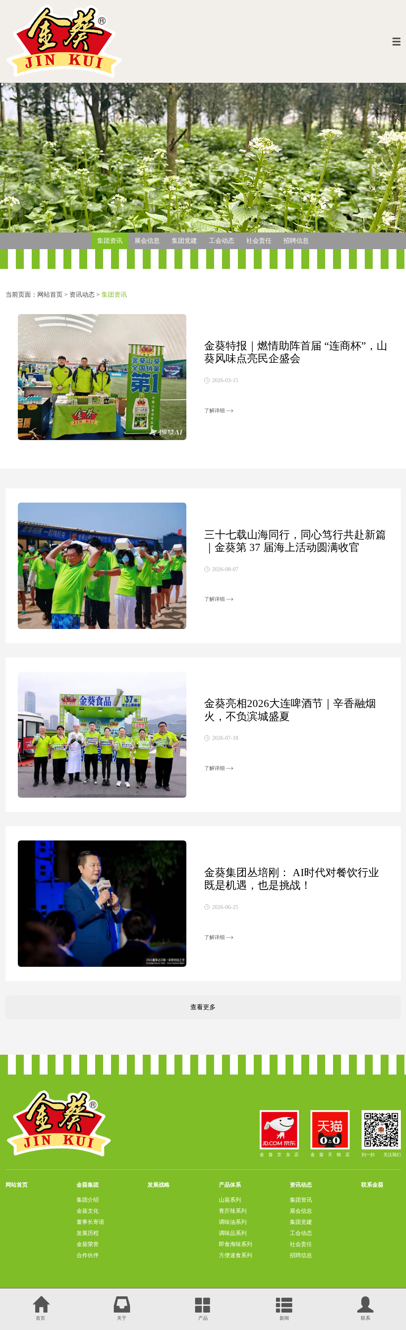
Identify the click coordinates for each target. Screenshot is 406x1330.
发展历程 (88, 1233)
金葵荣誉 (88, 1244)
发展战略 (158, 1184)
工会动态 (221, 240)
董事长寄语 (90, 1222)
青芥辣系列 (233, 1211)
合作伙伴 (88, 1255)
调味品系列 (233, 1233)
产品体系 (230, 1184)
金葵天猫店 (332, 1154)
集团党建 (184, 240)
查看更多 (203, 1007)
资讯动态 (82, 294)
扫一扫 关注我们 (381, 1154)
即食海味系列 (235, 1244)
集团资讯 (110, 240)
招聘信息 (296, 240)
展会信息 (147, 240)
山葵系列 (230, 1200)
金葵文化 (88, 1211)
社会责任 (259, 240)
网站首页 (50, 294)
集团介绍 (88, 1200)
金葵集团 (88, 1184)
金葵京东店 (281, 1154)
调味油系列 (233, 1222)
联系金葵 (372, 1184)
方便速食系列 (235, 1255)
